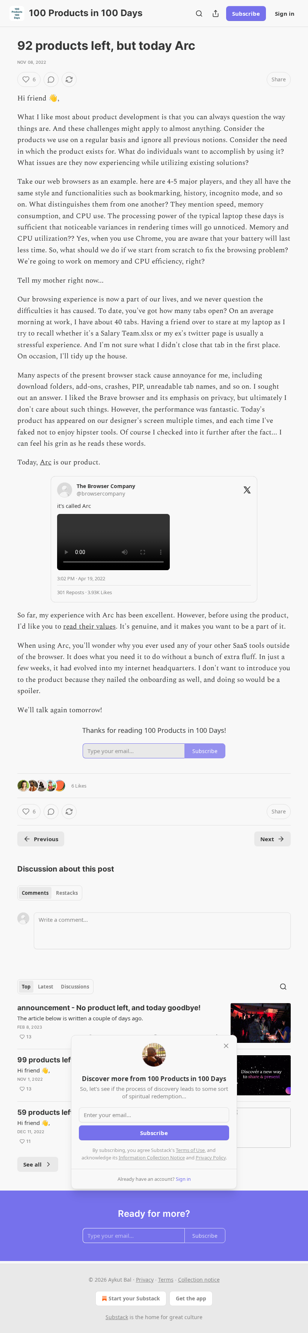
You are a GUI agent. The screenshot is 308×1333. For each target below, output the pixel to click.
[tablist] (49, 892)
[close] (226, 1046)
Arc (45, 462)
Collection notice (199, 1279)
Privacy (145, 1279)
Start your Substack (134, 1298)
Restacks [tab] (67, 893)
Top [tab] (26, 986)
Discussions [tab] (75, 986)
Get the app (191, 1298)
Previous (46, 839)
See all (32, 1164)
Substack (117, 1317)
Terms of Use (190, 1150)
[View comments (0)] (51, 79)
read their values (89, 626)
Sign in (284, 13)
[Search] (199, 13)
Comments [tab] (35, 893)
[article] (154, 1023)
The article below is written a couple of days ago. (80, 1018)
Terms (166, 1279)
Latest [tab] (45, 986)
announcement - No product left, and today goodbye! (109, 1007)
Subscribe (246, 13)
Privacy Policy (211, 1157)
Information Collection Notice (152, 1157)
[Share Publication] (215, 13)
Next (267, 839)
